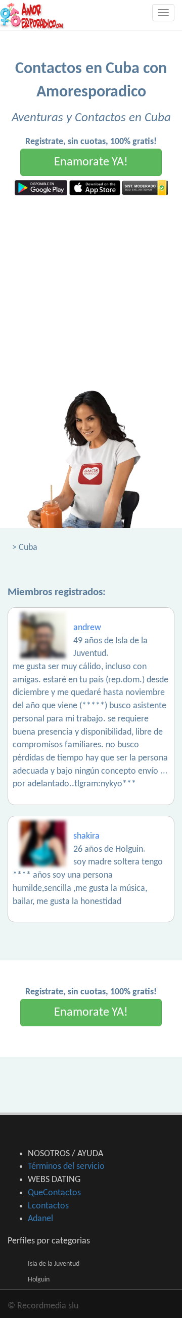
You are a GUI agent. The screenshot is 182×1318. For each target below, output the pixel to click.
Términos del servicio (66, 1166)
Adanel (40, 1219)
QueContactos (54, 1193)
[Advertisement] (91, 291)
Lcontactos (48, 1206)
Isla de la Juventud (53, 1264)
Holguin (39, 1280)
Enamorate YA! (91, 162)
